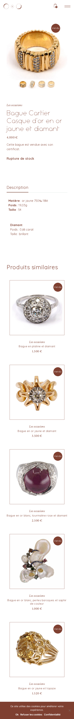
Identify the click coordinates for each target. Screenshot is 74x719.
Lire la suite (37, 351)
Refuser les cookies (31, 714)
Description (17, 187)
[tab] (17, 187)
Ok (16, 714)
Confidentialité (52, 714)
